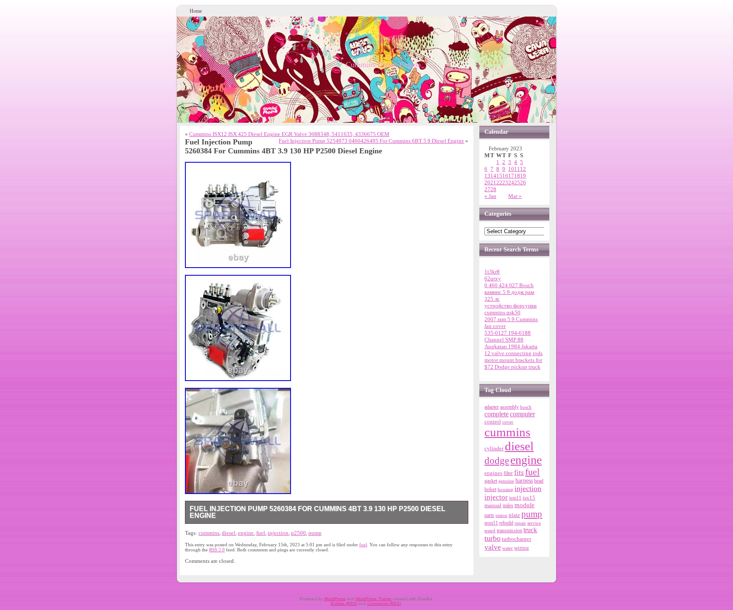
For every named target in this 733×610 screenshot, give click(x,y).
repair (520, 522)
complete (496, 414)
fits (519, 473)
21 (493, 182)
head (538, 481)
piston (501, 515)
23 (505, 182)
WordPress (334, 598)
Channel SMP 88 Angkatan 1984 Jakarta (510, 343)
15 (499, 175)
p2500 (298, 533)
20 (487, 182)
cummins (209, 533)
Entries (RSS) (344, 603)
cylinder (494, 449)
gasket (490, 481)
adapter (491, 407)
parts (489, 515)
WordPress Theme (373, 598)
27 (487, 189)
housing (505, 489)
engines (493, 473)
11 (517, 169)
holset (490, 489)
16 (505, 175)
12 (523, 169)
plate (514, 515)
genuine (506, 480)
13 (487, 175)
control (492, 421)
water (507, 548)
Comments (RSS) (384, 603)
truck (530, 530)
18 (517, 175)
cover (507, 422)
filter (508, 473)
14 (493, 175)
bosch (526, 406)
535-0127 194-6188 (507, 333)
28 (493, 189)
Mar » (515, 196)
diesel (228, 533)
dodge (496, 460)
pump (315, 533)
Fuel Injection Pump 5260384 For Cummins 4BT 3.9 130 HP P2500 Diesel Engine (317, 512)
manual (492, 505)
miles (508, 505)
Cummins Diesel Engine (383, 64)
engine (246, 533)
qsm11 (491, 523)
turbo (492, 538)
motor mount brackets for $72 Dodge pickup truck (513, 363)
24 (511, 182)
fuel (260, 533)
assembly (509, 407)
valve (492, 547)
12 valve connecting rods (513, 353)
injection (278, 533)
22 (499, 182)
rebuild (506, 523)
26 (523, 182)
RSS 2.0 (217, 549)
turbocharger (516, 539)
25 (517, 182)
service (534, 522)
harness (524, 480)
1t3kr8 (492, 271)
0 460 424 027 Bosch (509, 285)
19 (523, 175)
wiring (521, 548)
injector (496, 497)
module (524, 505)
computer (522, 414)
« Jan (490, 196)
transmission (509, 531)
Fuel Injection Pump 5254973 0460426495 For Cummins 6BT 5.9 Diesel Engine (371, 141)
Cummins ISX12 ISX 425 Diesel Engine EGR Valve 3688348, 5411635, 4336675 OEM (289, 134)
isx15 (529, 497)
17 (511, 175)
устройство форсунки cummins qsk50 (510, 309)
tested (489, 530)
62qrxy (492, 278)
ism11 (515, 498)
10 (511, 169)
